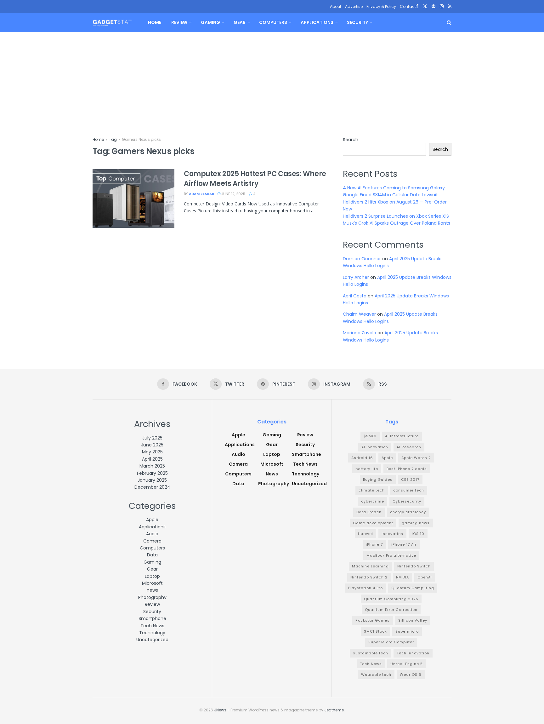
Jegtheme (334, 710)
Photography (152, 597)
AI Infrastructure (402, 436)
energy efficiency (408, 511)
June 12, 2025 (232, 193)
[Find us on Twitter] (425, 6)
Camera (152, 541)
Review (179, 22)
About (335, 6)
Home (154, 22)
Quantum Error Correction (391, 609)
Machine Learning (370, 566)
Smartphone (152, 618)
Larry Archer (356, 277)
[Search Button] (449, 22)
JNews (220, 710)
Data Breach (369, 511)
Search (350, 139)
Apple (152, 519)
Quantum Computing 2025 (391, 598)
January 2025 (152, 480)
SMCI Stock (375, 631)
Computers (273, 22)
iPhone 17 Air (403, 544)
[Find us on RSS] (449, 6)
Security (357, 22)
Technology (152, 632)
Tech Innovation (413, 653)
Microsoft (152, 583)
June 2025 (152, 445)
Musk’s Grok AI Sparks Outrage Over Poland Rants (396, 223)
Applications (317, 22)
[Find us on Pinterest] (433, 6)
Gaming (210, 22)
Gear (240, 22)
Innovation (392, 533)
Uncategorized (152, 639)
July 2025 (152, 438)
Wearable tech (376, 674)
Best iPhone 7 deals (407, 468)
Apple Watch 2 (416, 457)
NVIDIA (402, 577)
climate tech (372, 490)
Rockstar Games (372, 620)
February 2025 (152, 473)
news (152, 590)
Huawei (365, 533)
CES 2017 (410, 479)
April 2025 (152, 459)
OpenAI (424, 577)
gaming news (416, 523)
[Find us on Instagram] (442, 6)
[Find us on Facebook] (417, 6)
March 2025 (152, 466)
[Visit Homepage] (112, 22)
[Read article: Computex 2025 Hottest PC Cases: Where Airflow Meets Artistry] (133, 198)
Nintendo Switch (414, 566)
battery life (366, 468)
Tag (113, 139)
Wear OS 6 (411, 674)
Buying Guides (378, 479)
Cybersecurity (407, 501)
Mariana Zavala (359, 333)
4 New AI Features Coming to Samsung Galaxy (394, 188)
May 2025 (152, 452)
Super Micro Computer (391, 642)
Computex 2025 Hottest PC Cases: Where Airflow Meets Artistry (255, 178)
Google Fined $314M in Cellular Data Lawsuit (390, 195)
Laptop (152, 576)
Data (152, 555)
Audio (152, 534)
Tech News (152, 626)
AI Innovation (374, 447)
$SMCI (370, 436)
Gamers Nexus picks (141, 139)
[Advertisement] (272, 79)
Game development (373, 523)
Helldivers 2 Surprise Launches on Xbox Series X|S (396, 216)
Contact (408, 6)
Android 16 (362, 457)
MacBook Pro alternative (391, 555)
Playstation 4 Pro (365, 587)
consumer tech (408, 490)
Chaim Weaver (359, 314)
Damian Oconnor (362, 259)
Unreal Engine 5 (406, 663)
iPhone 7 (374, 544)
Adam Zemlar (201, 193)
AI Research (409, 447)
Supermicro (407, 631)
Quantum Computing (412, 587)
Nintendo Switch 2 (369, 577)
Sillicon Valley (412, 620)
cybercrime (372, 501)
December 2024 (152, 487)
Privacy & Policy (381, 6)
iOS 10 (418, 533)
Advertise (354, 6)
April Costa (354, 296)
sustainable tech (370, 653)
